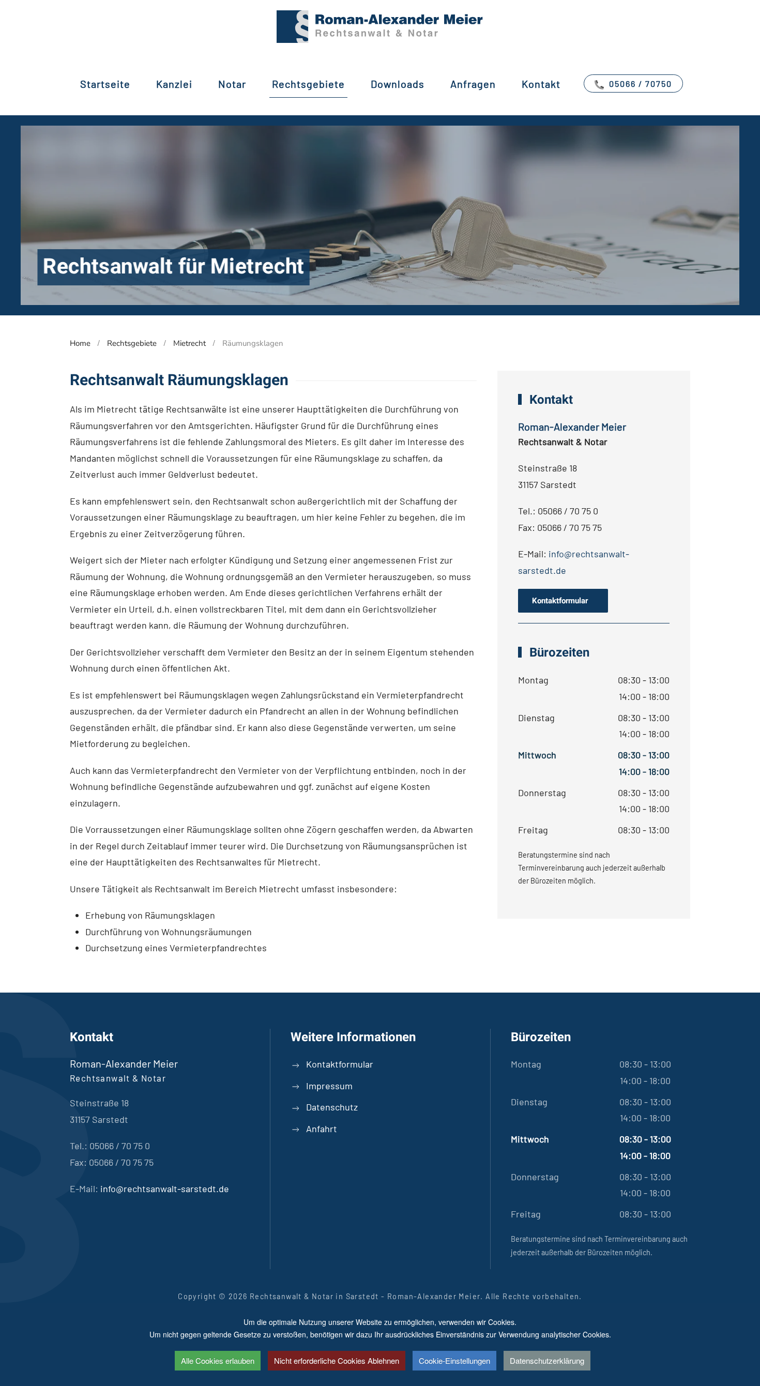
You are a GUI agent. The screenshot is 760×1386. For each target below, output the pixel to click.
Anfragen (473, 84)
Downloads (397, 84)
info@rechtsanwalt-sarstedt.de (164, 1188)
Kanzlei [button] (174, 84)
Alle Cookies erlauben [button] (217, 1360)
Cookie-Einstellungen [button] (454, 1360)
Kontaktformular (563, 600)
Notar (232, 84)
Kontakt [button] (541, 84)
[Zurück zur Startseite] (380, 26)
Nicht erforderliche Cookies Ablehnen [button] (336, 1360)
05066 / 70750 (639, 83)
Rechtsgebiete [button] (308, 84)
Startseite (105, 84)
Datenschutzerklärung (547, 1360)
